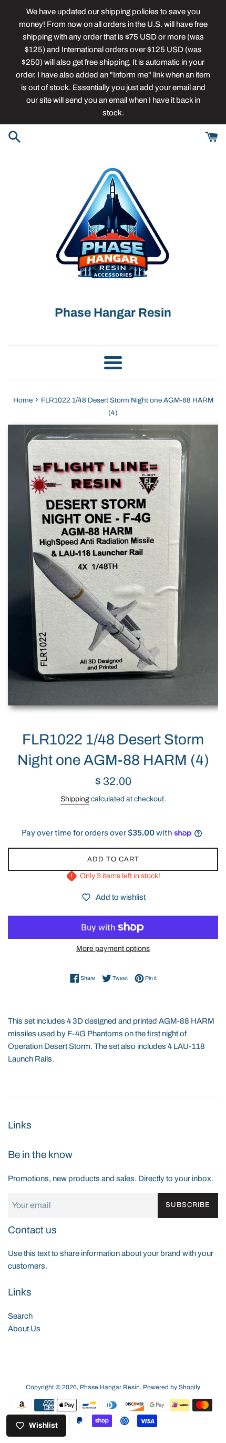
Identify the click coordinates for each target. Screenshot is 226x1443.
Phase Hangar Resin (110, 1387)
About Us (24, 1328)
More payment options (113, 949)
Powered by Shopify (171, 1387)
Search (20, 1316)
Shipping (74, 799)
